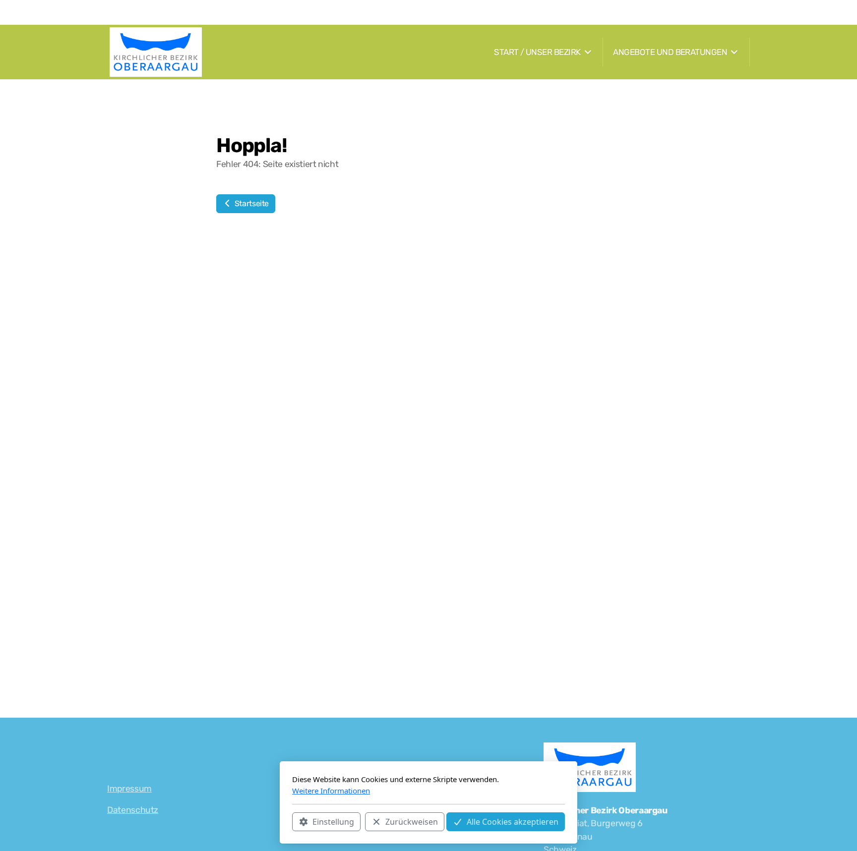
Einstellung (333, 821)
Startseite (251, 203)
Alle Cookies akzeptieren (512, 821)
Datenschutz (132, 810)
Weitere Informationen (331, 790)
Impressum (129, 789)
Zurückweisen (411, 821)
